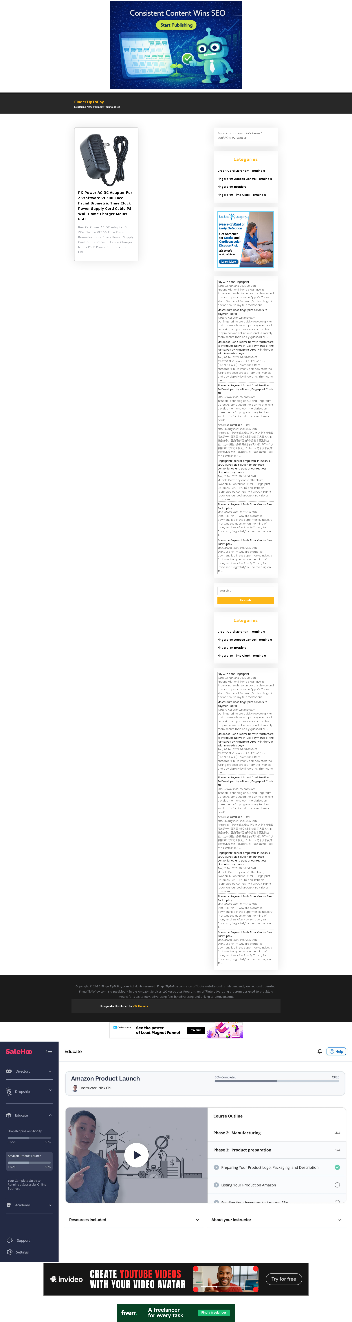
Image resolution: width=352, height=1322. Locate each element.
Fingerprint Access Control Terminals (244, 179)
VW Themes (140, 1006)
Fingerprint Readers (231, 187)
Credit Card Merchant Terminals (241, 171)
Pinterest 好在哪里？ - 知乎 (234, 425)
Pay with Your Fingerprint (233, 282)
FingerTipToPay (89, 101)
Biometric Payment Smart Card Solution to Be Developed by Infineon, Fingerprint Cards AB (245, 389)
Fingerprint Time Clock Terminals (241, 195)
